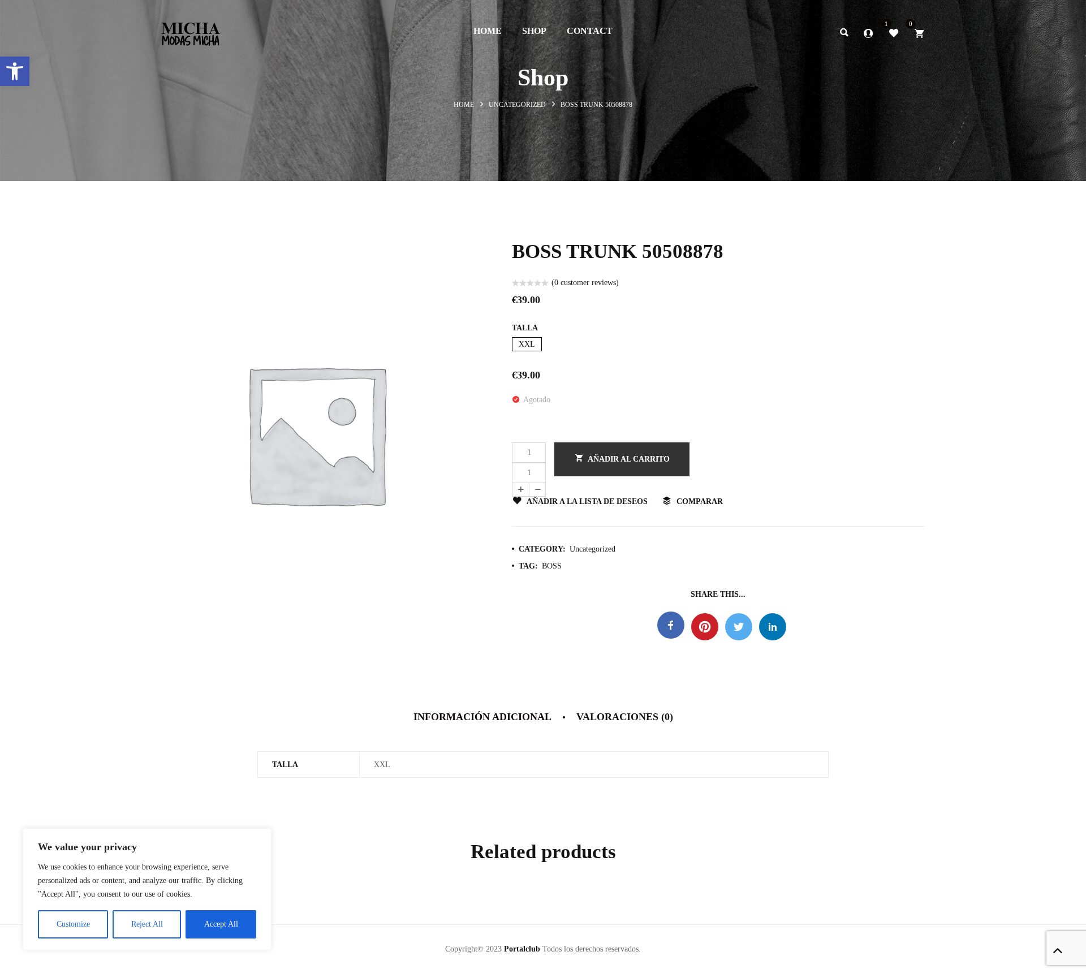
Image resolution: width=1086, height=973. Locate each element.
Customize (73, 924)
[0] (919, 32)
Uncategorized (517, 105)
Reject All (147, 924)
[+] (520, 490)
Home (464, 105)
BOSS (552, 566)
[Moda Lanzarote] (190, 30)
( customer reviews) (585, 282)
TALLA (525, 328)
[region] (147, 889)
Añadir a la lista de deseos (587, 501)
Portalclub (522, 949)
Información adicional (482, 716)
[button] (14, 71)
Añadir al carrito (629, 459)
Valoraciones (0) (624, 716)
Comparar (699, 501)
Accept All (221, 924)
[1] (893, 32)
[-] (537, 490)
